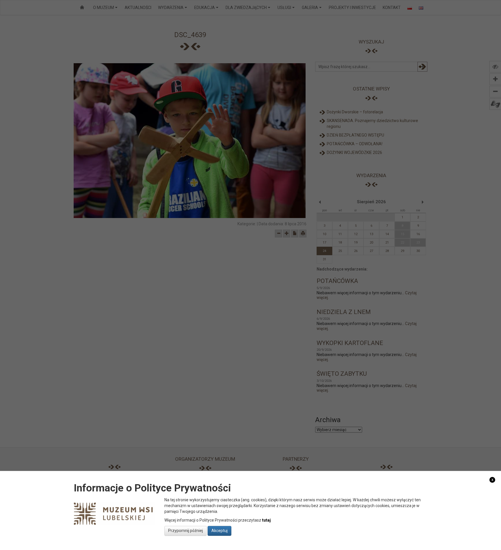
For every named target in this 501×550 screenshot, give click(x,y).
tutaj (266, 520)
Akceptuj (219, 530)
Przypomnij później (185, 530)
